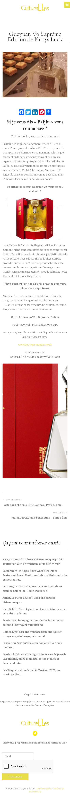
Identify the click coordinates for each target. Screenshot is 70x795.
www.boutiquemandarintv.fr (35, 344)
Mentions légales (44, 789)
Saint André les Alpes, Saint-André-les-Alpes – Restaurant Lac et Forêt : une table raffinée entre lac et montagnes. (35, 575)
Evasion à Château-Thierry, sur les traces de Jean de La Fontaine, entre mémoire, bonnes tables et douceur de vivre (34, 659)
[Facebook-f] (35, 733)
